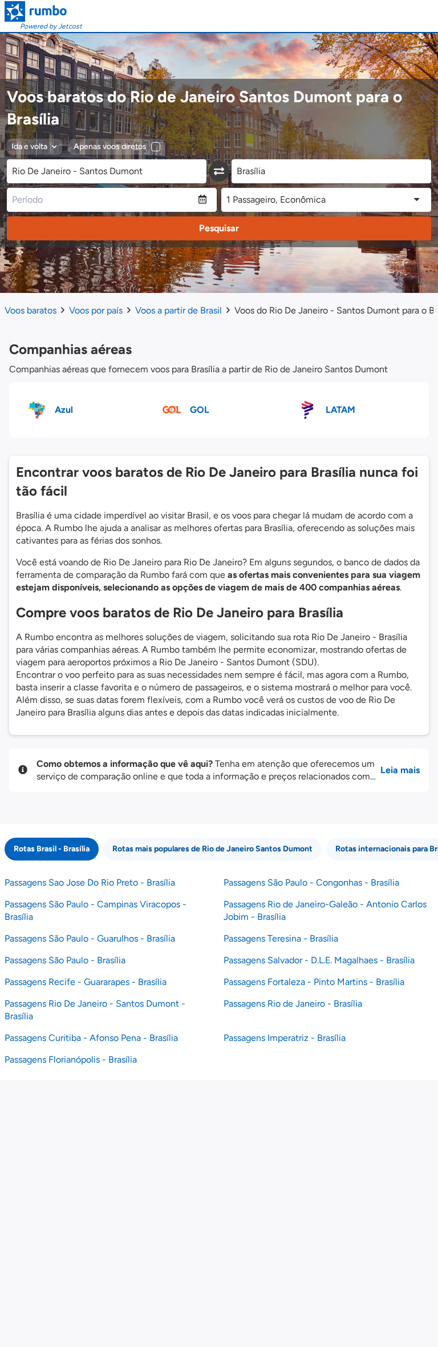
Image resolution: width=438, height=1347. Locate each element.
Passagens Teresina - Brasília (281, 938)
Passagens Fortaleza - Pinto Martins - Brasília (314, 981)
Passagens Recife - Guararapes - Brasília (86, 981)
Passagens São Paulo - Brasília (65, 960)
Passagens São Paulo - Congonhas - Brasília (311, 882)
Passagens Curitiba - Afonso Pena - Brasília (91, 1037)
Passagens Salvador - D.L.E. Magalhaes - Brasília (319, 960)
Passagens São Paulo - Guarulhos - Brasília (90, 938)
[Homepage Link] (43, 11)
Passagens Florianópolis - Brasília (71, 1059)
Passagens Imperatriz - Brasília (285, 1037)
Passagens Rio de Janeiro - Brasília (293, 1003)
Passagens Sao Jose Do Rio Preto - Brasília (90, 882)
